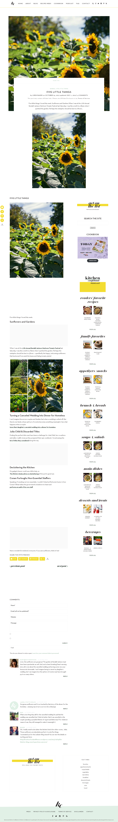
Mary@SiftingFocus (28, 659)
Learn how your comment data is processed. (45, 653)
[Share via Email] (2, 207)
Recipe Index (46, 3)
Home (20, 3)
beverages (85, 782)
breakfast (85, 777)
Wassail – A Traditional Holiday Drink (87, 550)
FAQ (77, 3)
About (28, 3)
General (52, 88)
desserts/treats (85, 780)
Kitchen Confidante (13, 3)
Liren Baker (38, 95)
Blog (36, 3)
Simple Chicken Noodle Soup (98, 455)
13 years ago (43, 659)
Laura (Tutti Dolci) (28, 702)
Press (29, 811)
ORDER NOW (92, 260)
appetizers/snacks (85, 767)
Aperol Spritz (98, 548)
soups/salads (85, 769)
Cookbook (58, 3)
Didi (21, 712)
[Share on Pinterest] (2, 216)
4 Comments (82, 95)
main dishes (85, 774)
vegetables (85, 772)
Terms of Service (84, 98)
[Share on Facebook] (2, 211)
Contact (86, 3)
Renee (22, 727)
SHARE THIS (56, 80)
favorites (85, 764)
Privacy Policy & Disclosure (44, 811)
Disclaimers (79, 811)
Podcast (70, 3)
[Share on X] (2, 220)
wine (85, 785)
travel (85, 788)
